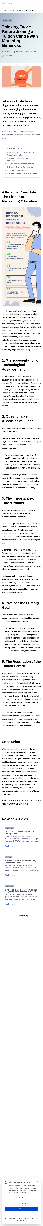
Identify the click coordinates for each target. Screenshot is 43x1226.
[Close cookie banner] (37, 1181)
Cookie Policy (22, 1220)
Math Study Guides (16, 10)
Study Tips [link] (30, 10)
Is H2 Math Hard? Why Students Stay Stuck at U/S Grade (20, 862)
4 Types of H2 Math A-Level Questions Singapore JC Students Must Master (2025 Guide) (21, 892)
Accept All (21, 1209)
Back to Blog (23, 916)
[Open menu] (39, 4)
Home (4, 10)
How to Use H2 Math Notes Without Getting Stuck (19, 833)
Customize (23, 1203)
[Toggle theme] (34, 4)
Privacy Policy (33, 1218)
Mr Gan (7, 52)
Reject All (21, 1198)
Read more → (10, 846)
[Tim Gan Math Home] (8, 3)
